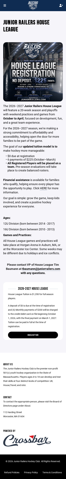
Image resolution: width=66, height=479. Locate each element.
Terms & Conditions (52, 472)
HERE (43, 188)
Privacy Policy (31, 472)
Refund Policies (11, 472)
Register (33, 334)
